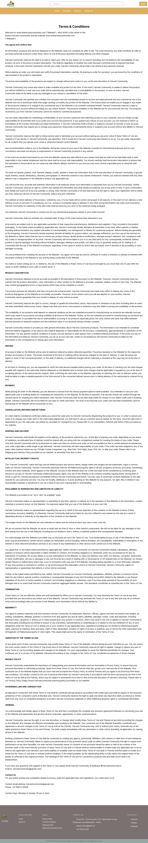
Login (143, 4)
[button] (31, 4)
